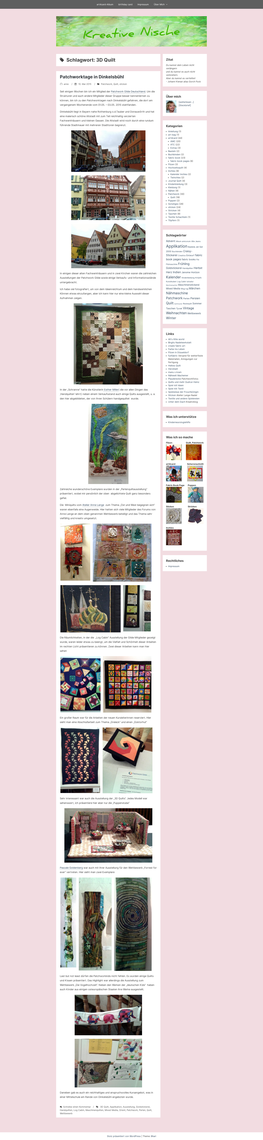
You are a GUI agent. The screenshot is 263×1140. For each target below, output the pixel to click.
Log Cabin (79, 1110)
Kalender (173, 277)
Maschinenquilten (94, 1110)
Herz (169, 272)
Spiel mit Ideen (176, 385)
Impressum (143, 4)
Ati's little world (176, 339)
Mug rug (184, 289)
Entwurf (190, 255)
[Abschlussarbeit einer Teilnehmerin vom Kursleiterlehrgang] (80, 760)
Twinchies (175, 177)
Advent (170, 241)
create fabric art (176, 345)
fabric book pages (179, 161)
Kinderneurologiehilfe (179, 422)
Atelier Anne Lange (93, 504)
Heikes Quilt (174, 365)
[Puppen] (196, 501)
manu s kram (174, 372)
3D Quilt (104, 1106)
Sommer (197, 303)
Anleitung (173, 131)
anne (66, 84)
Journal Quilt (174, 180)
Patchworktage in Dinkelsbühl (92, 76)
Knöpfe (198, 278)
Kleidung (172, 187)
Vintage (188, 308)
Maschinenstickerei (188, 284)
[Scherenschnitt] (195, 480)
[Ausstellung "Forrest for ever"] (68, 922)
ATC (172, 144)
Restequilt (187, 304)
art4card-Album (105, 4)
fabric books (189, 259)
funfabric (173, 355)
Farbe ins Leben (176, 349)
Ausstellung (129, 1106)
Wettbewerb (66, 1113)
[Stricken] (196, 523)
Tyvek (179, 308)
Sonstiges (173, 203)
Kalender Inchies (178, 174)
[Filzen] (174, 459)
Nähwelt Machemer (178, 375)
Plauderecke (174, 378)
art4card (172, 138)
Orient (122, 1110)
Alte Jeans (196, 241)
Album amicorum (183, 241)
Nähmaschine (177, 293)
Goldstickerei (143, 1106)
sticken (123, 84)
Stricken (172, 210)
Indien (177, 272)
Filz (197, 259)
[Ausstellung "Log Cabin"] (80, 684)
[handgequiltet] (108, 344)
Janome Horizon (191, 272)
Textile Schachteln (177, 217)
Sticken (172, 395)
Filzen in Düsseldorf (178, 352)
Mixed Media (111, 1110)
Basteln (172, 151)
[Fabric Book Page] (174, 501)
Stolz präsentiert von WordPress (124, 1136)
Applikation (116, 1106)
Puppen (172, 200)
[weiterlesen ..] (186, 102)
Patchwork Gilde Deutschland (128, 91)
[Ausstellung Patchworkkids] (108, 1015)
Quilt (115, 84)
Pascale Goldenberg (71, 867)
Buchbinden (174, 154)
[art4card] (174, 480)
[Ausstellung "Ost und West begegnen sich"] (75, 552)
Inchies (171, 171)
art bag (172, 134)
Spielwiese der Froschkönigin (183, 392)
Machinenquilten (171, 285)
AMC (172, 141)
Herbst (198, 268)
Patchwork (106, 84)
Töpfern (172, 220)
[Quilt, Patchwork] (194, 459)
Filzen (171, 164)
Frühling (184, 264)
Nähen (171, 190)
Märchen (194, 288)
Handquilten (66, 1110)
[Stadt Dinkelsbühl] (108, 151)
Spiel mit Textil (176, 388)
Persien (195, 298)
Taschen (172, 213)
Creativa (182, 255)
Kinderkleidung (176, 184)
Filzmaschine (171, 264)
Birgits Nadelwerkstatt (179, 342)
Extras (173, 147)
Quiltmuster (178, 304)
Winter (171, 318)
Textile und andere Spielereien (183, 398)
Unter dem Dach (176, 401)
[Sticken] (174, 523)
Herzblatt (173, 368)
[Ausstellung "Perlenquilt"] (108, 444)
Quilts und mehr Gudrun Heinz (183, 382)
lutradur (190, 281)
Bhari (153, 1136)
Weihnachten (176, 313)
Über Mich (159, 4)
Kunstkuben (171, 281)
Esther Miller (110, 389)
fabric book (174, 157)
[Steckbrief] (185, 105)
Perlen (142, 1110)
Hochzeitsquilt (175, 167)
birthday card (125, 4)
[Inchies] (174, 544)
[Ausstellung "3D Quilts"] (108, 835)
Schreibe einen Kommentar (77, 1106)
